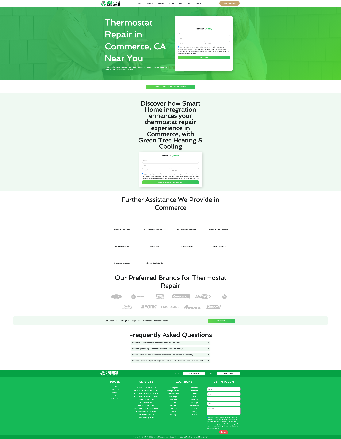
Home (139, 3)
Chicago (173, 415)
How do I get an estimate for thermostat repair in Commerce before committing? (163, 355)
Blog (180, 3)
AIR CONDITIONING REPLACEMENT (146, 394)
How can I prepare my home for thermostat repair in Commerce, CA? (158, 349)
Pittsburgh (194, 412)
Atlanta (194, 394)
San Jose (173, 400)
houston (194, 391)
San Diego (173, 397)
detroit (194, 397)
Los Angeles (173, 388)
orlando (194, 409)
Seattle (173, 403)
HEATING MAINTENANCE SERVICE (146, 409)
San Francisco (173, 394)
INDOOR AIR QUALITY (146, 418)
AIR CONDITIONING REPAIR (146, 388)
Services (161, 3)
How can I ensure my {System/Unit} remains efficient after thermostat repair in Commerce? (167, 361)
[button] (170, 343)
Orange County (173, 391)
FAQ (189, 3)
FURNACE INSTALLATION (146, 406)
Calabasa (194, 400)
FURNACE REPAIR (146, 403)
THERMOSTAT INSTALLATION (146, 412)
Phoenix (173, 406)
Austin (194, 415)
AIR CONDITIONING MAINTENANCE (146, 391)
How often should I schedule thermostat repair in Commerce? (156, 343)
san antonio (194, 406)
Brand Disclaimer (201, 437)
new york (173, 409)
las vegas (194, 403)
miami (173, 412)
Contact (198, 3)
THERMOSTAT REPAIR (146, 415)
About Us (150, 3)
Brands (171, 3)
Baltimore (194, 388)
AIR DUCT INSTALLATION (146, 400)
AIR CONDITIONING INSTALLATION (146, 397)
